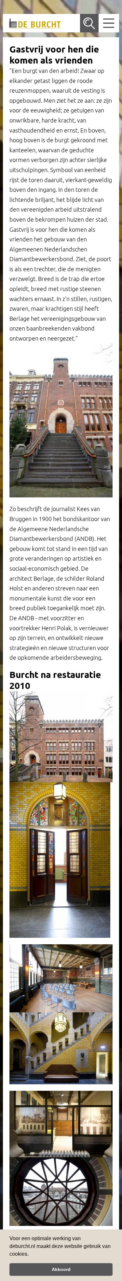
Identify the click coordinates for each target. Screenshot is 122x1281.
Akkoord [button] (61, 1269)
